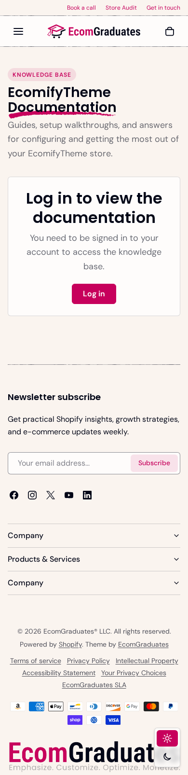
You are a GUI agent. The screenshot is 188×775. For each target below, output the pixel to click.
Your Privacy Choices (133, 672)
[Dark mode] (167, 756)
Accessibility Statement (58, 672)
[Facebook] (14, 495)
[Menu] (18, 31)
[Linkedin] (87, 495)
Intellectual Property (147, 660)
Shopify (70, 644)
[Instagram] (32, 495)
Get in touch (163, 7)
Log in (94, 294)
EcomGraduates (143, 644)
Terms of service (35, 660)
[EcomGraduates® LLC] (94, 31)
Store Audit (121, 7)
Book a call (81, 7)
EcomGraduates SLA (94, 684)
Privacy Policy (88, 660)
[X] (50, 495)
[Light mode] (167, 738)
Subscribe (154, 462)
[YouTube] (69, 495)
